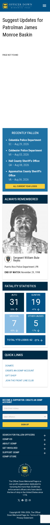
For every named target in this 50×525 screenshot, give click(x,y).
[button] (25, 435)
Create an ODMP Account (19, 370)
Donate (9, 365)
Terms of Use (36, 515)
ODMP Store (9, 456)
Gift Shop (10, 375)
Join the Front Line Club (19, 380)
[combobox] (25, 417)
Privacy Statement (25, 518)
